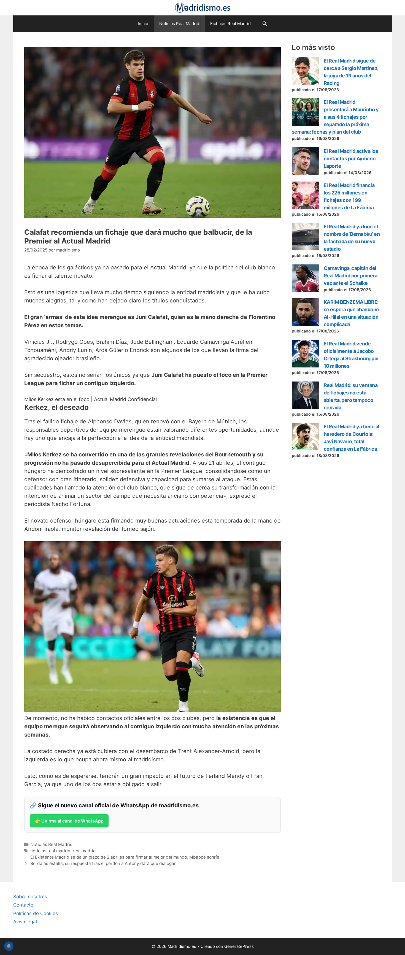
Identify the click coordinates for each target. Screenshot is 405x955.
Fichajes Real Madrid (230, 23)
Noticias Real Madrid (179, 23)
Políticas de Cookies (35, 913)
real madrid (84, 850)
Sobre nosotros (30, 896)
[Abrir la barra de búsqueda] (264, 23)
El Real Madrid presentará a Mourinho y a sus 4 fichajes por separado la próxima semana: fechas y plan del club (335, 117)
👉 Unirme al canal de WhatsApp (69, 821)
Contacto (23, 905)
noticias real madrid (50, 850)
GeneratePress (239, 946)
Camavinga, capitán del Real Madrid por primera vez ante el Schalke (350, 275)
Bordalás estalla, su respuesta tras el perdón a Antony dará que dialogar (103, 863)
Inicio (143, 23)
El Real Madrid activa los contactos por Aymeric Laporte (351, 158)
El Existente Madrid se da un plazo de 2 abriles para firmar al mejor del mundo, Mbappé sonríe (124, 857)
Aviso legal (25, 921)
